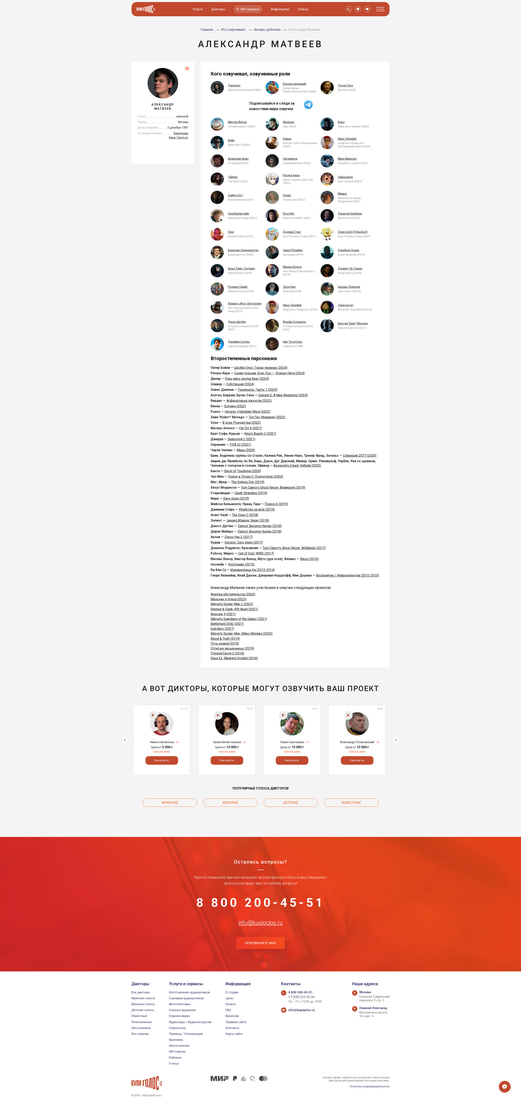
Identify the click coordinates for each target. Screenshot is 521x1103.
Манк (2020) (246, 450)
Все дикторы (140, 992)
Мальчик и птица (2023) (228, 599)
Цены (229, 998)
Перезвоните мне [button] (260, 943)
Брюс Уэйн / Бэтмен (241, 268)
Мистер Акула (237, 122)
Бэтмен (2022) (235, 406)
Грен (231, 232)
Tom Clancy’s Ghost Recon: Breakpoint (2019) (273, 487)
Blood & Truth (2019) (225, 639)
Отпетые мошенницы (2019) (232, 648)
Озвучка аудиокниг (182, 1010)
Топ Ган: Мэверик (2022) (267, 417)
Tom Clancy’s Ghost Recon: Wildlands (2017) (294, 548)
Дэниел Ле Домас (350, 268)
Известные (351, 803)
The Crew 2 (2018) (245, 515)
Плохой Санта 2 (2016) (227, 653)
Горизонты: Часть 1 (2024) (257, 390)
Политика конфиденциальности (370, 1086)
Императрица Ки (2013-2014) (252, 570)
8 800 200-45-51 (260, 903)
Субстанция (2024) (240, 384)
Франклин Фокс (238, 158)
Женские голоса (142, 1004)
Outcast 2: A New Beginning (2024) (283, 395)
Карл (341, 122)
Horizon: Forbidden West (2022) (247, 412)
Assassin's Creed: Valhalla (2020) (297, 465)
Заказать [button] (161, 760)
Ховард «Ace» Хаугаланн (245, 303)
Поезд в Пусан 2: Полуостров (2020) (255, 476)
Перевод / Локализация (186, 1034)
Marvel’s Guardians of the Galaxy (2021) (239, 619)
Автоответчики (179, 1004)
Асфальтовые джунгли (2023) (249, 401)
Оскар (287, 195)
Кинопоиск (181, 133)
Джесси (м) (345, 305)
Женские (230, 803)
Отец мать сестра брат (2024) (247, 379)
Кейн (231, 140)
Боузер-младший (294, 83)
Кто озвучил (140, 1034)
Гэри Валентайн (238, 213)
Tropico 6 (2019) (276, 504)
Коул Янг (288, 213)
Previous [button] (125, 740)
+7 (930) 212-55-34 (301, 997)
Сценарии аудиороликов (186, 998)
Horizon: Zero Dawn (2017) (243, 542)
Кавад (287, 138)
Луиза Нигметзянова (227, 742)
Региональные (141, 1022)
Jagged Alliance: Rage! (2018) (247, 520)
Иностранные (141, 1028)
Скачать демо (162, 751)
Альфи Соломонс (294, 321)
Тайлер (233, 177)
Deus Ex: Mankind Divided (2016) (234, 658)
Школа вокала (179, 1045)
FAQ (228, 1010)
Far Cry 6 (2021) (250, 428)
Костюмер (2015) (241, 564)
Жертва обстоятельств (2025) (233, 594)
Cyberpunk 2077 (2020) (359, 456)
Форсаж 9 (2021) (223, 614)
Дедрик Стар (292, 232)
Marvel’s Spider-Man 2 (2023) (232, 604)
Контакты (232, 1028)
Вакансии (232, 1016)
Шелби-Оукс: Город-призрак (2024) (260, 368)
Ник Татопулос (292, 341)
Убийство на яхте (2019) (257, 509)
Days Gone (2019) (236, 498)
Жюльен (288, 122)
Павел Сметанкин (292, 742)
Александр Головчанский (357, 742)
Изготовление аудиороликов (189, 992)
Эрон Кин (289, 286)
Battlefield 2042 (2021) (227, 624)
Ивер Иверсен (347, 158)
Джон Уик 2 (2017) (238, 537)
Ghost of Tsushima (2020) (242, 471)
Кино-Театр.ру (178, 137)
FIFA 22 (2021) (240, 445)
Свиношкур (345, 177)
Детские (290, 803)
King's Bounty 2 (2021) (260, 434)
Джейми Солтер (239, 341)
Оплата (230, 1004)
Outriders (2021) (222, 629)
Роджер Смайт (238, 286)
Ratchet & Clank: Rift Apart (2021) (234, 609)
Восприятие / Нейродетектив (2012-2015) (347, 575)
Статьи (303, 9)
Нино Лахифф (347, 138)
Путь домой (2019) (225, 643)
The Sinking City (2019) (247, 482)
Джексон (234, 85)
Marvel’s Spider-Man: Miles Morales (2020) (242, 634)
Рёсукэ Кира (291, 175)
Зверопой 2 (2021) (241, 439)
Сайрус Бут (235, 195)
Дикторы (218, 9)
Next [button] (396, 740)
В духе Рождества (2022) (241, 423)
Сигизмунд (290, 158)
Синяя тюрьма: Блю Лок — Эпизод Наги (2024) (269, 373)
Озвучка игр (177, 1028)
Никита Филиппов (162, 742)
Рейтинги (175, 1057)
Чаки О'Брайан (293, 250)
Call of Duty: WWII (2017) (256, 553)
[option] (161, 740)
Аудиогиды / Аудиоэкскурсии (190, 1022)
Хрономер (176, 1040)
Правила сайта (235, 1022)
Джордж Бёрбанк (350, 213)
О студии (231, 992)
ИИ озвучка (177, 1051)
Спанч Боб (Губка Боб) (353, 232)
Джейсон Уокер (348, 250)
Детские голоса (142, 1010)
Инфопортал (280, 9)
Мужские (170, 803)
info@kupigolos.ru (260, 923)
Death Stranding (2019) (250, 493)
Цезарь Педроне (349, 286)
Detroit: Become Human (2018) (260, 526)
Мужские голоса (143, 998)
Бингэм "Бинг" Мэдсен (353, 323)
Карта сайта (233, 1034)
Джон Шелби (237, 321)
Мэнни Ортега (292, 267)
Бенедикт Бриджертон (243, 250)
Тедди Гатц (345, 85)
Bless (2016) (309, 559)
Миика (342, 193)
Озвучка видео (179, 1016)
